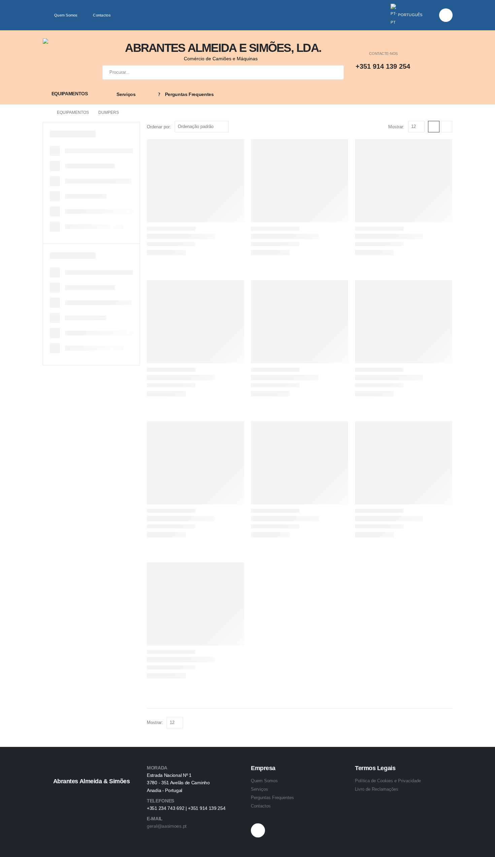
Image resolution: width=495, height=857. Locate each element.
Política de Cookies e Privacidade (388, 780)
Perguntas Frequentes (189, 94)
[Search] (334, 72)
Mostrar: (396, 126)
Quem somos (66, 15)
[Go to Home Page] (45, 112)
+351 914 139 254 (383, 66)
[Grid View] (433, 126)
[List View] (446, 126)
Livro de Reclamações (376, 789)
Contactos (101, 15)
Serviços (126, 94)
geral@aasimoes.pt (167, 826)
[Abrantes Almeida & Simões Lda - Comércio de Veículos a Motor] (64, 59)
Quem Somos (264, 780)
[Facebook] (446, 15)
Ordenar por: (159, 126)
